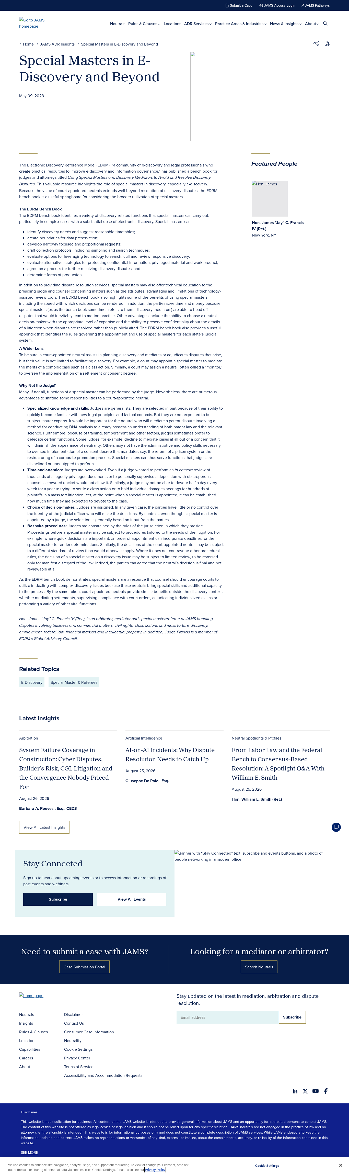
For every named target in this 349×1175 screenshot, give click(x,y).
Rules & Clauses (143, 24)
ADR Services (197, 24)
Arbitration (28, 738)
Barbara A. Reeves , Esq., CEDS (48, 808)
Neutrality (73, 1040)
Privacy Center (77, 1058)
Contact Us (74, 1023)
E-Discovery (31, 682)
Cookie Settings (78, 1049)
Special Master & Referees (74, 682)
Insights (26, 1023)
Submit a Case (241, 5)
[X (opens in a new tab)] (305, 1091)
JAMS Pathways (317, 5)
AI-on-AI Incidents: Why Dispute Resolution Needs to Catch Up (170, 754)
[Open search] (325, 23)
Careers (26, 1058)
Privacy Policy (155, 1169)
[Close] (340, 1165)
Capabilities (29, 1049)
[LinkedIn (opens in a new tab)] (295, 1091)
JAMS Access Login (279, 5)
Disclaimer (73, 1014)
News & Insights (284, 24)
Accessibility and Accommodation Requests (103, 1075)
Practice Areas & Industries (239, 24)
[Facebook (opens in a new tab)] (326, 1091)
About (311, 24)
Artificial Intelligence (143, 738)
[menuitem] (117, 23)
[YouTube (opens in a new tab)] (315, 1091)
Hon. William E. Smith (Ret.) (257, 799)
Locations (172, 24)
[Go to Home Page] (39, 996)
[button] (316, 44)
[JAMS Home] (39, 23)
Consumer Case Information (89, 1032)
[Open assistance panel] (336, 827)
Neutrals (117, 24)
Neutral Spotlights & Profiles (256, 738)
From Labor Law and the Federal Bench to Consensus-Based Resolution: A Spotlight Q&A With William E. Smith (278, 763)
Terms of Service (79, 1066)
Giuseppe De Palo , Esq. (147, 781)
